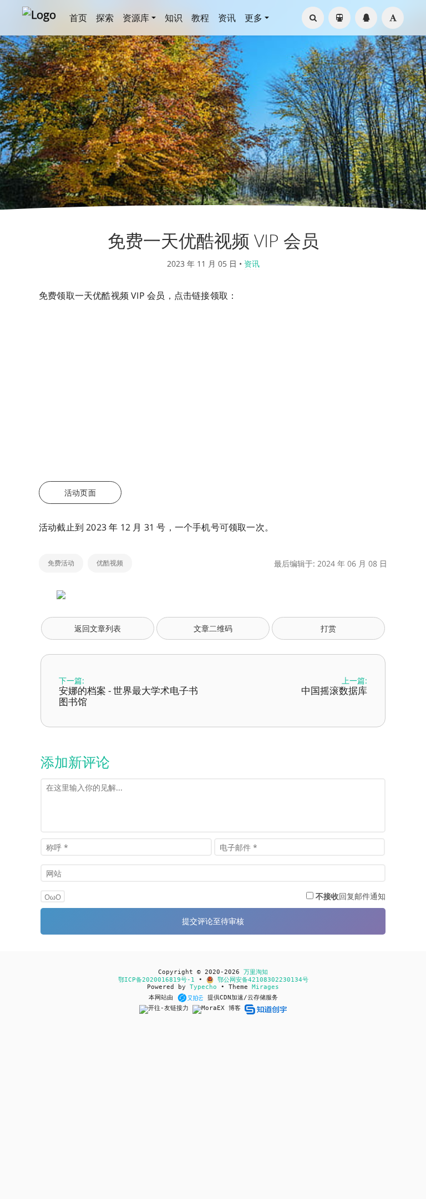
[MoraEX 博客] (218, 1009)
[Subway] (339, 18)
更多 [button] (253, 18)
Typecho (203, 987)
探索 (105, 18)
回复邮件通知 (351, 896)
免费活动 (61, 563)
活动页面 (80, 492)
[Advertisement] (213, 392)
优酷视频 (110, 563)
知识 (173, 18)
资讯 (227, 18)
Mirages (265, 987)
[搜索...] (313, 18)
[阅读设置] (393, 18)
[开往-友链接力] (165, 1009)
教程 (200, 18)
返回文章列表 (97, 628)
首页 (78, 18)
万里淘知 (256, 972)
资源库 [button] (136, 18)
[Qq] (366, 18)
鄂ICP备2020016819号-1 (156, 979)
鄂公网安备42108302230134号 (261, 979)
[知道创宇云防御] (265, 1009)
